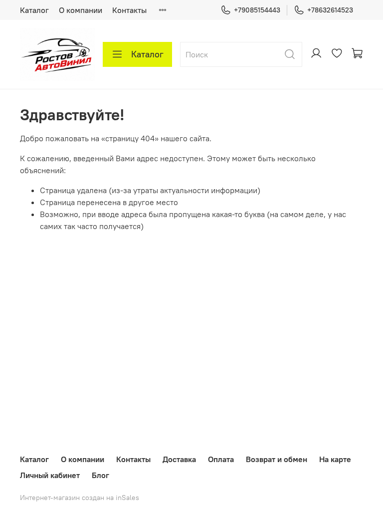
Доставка (179, 459)
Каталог (34, 10)
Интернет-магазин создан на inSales (79, 497)
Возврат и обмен (276, 459)
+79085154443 (257, 9)
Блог (100, 475)
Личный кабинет (50, 475)
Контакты (129, 10)
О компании (80, 10)
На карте (335, 459)
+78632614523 (330, 9)
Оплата (221, 459)
